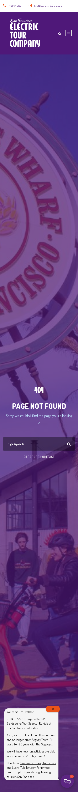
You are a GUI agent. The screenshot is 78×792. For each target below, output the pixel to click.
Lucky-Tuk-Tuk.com (24, 768)
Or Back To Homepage (39, 456)
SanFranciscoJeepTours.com (38, 763)
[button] (67, 781)
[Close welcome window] (53, 709)
